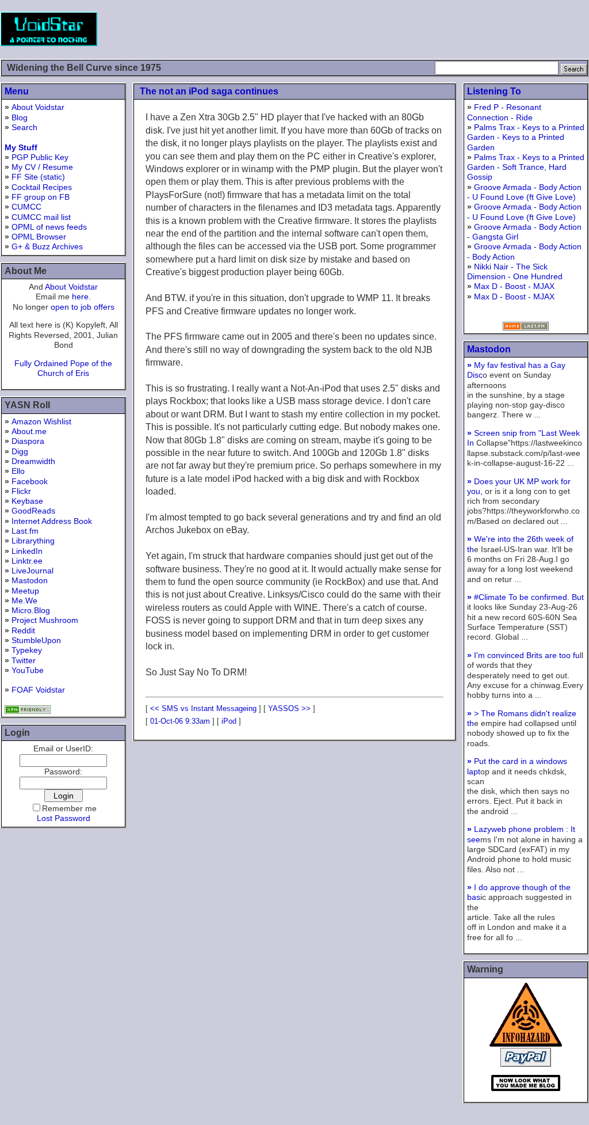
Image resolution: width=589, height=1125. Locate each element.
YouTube (28, 670)
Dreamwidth (33, 461)
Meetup (25, 590)
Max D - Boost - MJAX (514, 286)
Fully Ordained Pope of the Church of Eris (63, 368)
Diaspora (28, 441)
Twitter (24, 660)
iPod (228, 721)
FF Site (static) (38, 176)
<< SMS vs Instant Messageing (203, 708)
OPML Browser (39, 236)
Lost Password (63, 818)
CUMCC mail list (41, 217)
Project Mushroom (45, 620)
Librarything (33, 540)
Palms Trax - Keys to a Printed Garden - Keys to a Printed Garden (525, 137)
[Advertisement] (379, 29)
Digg (20, 451)
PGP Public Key (40, 157)
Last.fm (25, 530)
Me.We (24, 600)
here (80, 296)
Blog (20, 117)
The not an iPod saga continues (209, 91)
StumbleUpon (36, 640)
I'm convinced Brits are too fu (523, 655)
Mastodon (30, 580)
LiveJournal (32, 570)
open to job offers (82, 306)
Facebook (30, 481)
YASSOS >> (289, 708)
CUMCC (26, 206)
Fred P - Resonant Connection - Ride (504, 111)
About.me (29, 431)
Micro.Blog (31, 610)
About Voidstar (38, 107)
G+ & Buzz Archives (47, 246)
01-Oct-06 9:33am (180, 721)
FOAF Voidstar (38, 689)
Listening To (494, 91)
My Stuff (21, 147)
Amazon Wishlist (41, 421)
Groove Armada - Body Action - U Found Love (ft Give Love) (524, 192)
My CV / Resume (42, 167)
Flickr (21, 491)
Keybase (27, 501)
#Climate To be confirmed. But (525, 597)
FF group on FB (41, 197)
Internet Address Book (52, 521)
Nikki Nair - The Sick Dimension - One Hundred (515, 271)
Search (24, 127)
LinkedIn (27, 551)
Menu (17, 91)
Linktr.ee (27, 560)
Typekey (27, 650)
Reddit (23, 630)
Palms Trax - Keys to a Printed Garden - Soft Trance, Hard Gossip (525, 167)
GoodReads (33, 510)
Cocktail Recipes (42, 187)
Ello (18, 471)
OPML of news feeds (49, 226)
